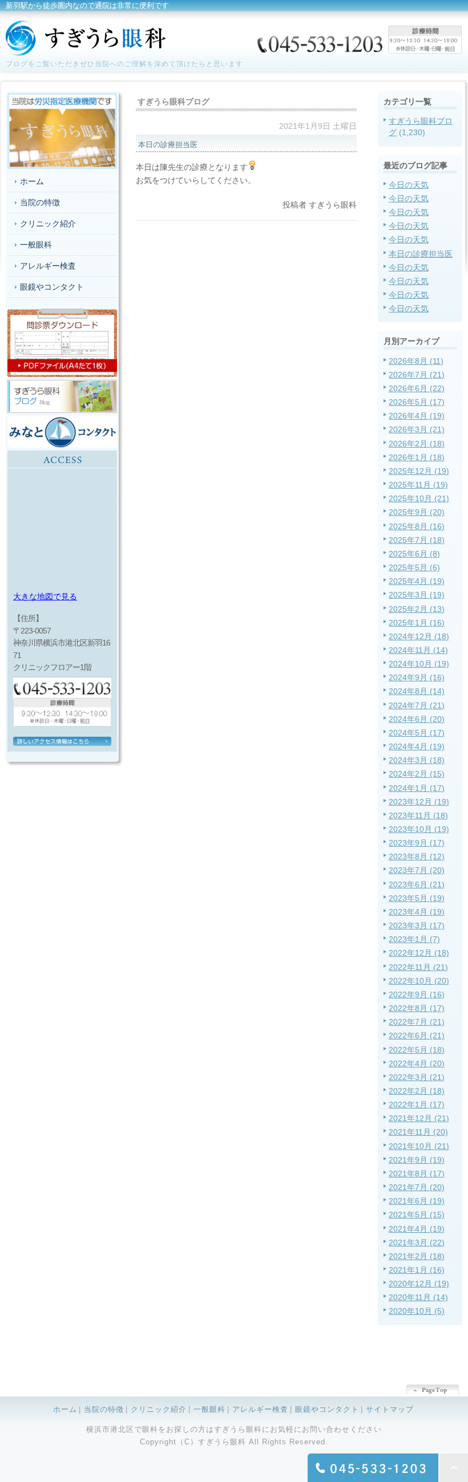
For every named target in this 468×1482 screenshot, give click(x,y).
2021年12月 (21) (419, 1118)
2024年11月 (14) (418, 650)
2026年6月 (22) (417, 388)
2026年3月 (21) (417, 429)
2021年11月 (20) (418, 1131)
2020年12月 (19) (419, 1283)
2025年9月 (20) (417, 512)
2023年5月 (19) (417, 898)
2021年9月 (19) (417, 1159)
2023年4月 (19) (417, 911)
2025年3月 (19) (417, 594)
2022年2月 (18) (417, 1090)
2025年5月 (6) (414, 567)
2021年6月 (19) (417, 1200)
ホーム (32, 181)
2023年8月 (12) (417, 856)
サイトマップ (390, 1409)
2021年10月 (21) (419, 1146)
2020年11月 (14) (418, 1297)
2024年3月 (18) (417, 760)
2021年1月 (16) (417, 1269)
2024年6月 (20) (417, 719)
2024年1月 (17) (417, 788)
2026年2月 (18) (417, 443)
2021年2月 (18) (417, 1256)
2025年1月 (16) (417, 622)
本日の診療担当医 (421, 253)
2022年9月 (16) (417, 994)
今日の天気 (409, 184)
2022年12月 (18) (419, 952)
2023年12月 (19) (419, 801)
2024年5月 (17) (417, 732)
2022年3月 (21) (417, 1077)
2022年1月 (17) (417, 1104)
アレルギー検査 (48, 265)
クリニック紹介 (48, 223)
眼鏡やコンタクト (52, 286)
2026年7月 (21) (417, 374)
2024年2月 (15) (417, 773)
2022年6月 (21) (417, 1035)
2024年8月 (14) (417, 691)
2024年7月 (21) (417, 705)
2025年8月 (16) (417, 526)
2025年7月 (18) (417, 540)
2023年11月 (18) (418, 815)
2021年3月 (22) (417, 1242)
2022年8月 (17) (417, 1008)
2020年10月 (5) (417, 1310)
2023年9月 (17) (417, 842)
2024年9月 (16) (417, 677)
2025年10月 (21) (419, 498)
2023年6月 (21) (417, 884)
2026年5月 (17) (417, 402)
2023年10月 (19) (419, 829)
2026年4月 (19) (417, 415)
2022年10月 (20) (419, 980)
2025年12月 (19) (419, 471)
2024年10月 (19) (419, 663)
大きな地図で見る (45, 596)
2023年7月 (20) (417, 870)
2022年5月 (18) (417, 1049)
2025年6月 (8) (414, 553)
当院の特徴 (40, 202)
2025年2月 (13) (417, 609)
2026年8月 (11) (416, 361)
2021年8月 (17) (417, 1173)
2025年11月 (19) (418, 484)
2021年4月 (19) (417, 1228)
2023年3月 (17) (417, 925)
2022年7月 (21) (417, 1021)
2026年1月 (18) (417, 457)
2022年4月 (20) (417, 1063)
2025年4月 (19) (417, 581)
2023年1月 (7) (414, 939)
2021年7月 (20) (417, 1187)
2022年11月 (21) (418, 967)
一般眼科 (36, 244)
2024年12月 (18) (419, 636)
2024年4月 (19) (417, 746)
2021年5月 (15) (417, 1214)
